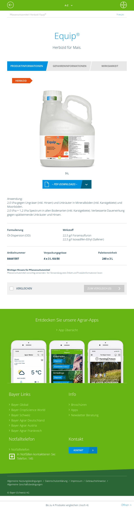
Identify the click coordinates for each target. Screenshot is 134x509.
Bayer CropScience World (28, 410)
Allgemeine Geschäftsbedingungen (24, 484)
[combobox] (67, 184)
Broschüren (79, 405)
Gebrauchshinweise (96, 480)
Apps (74, 410)
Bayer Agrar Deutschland (28, 420)
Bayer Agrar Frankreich (26, 431)
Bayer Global (19, 405)
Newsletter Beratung (84, 415)
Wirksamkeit (109, 66)
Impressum (76, 480)
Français (120, 14)
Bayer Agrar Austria (24, 425)
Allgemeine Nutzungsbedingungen (24, 480)
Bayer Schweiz (20, 415)
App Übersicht (68, 330)
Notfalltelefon (20, 449)
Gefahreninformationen (69, 66)
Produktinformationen (26, 66)
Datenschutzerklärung (56, 480)
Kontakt (78, 450)
